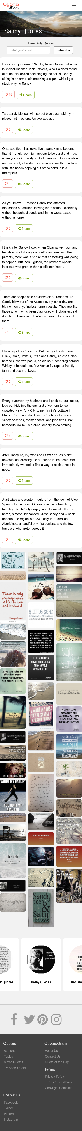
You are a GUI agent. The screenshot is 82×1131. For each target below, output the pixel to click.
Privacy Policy (54, 1076)
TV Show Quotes (15, 1067)
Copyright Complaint (59, 1087)
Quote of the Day (57, 1062)
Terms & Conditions (58, 1082)
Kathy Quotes (41, 982)
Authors (9, 1050)
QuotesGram (11, 5)
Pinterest (10, 1113)
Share (27, 94)
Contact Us (52, 1056)
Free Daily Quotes (41, 43)
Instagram (11, 1119)
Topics (8, 1056)
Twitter (8, 1108)
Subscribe (63, 50)
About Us (51, 1050)
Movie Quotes (13, 1062)
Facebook (11, 1102)
